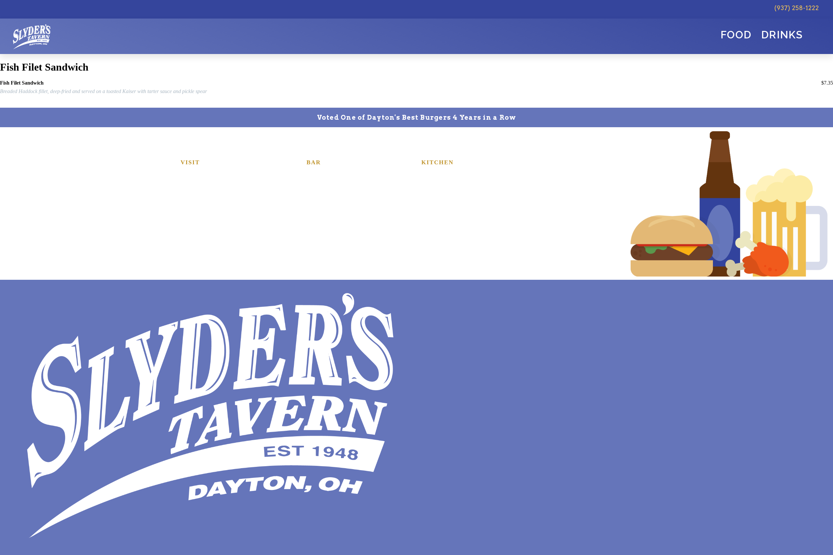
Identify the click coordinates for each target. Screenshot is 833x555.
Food (735, 35)
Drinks (782, 35)
